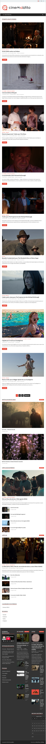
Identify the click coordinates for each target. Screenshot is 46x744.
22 (43, 728)
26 (36, 730)
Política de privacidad (6, 679)
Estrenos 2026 (6, 607)
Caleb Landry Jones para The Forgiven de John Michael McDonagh (20, 297)
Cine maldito (12, 500)
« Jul (32, 736)
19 (36, 728)
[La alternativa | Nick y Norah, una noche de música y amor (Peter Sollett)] (23, 550)
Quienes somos (5, 682)
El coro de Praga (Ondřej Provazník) (18, 527)
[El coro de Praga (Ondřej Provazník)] (6, 527)
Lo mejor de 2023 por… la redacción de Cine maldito (42, 702)
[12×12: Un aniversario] (35, 690)
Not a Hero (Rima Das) (15, 575)
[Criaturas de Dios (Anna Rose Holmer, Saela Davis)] (6, 581)
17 (32, 728)
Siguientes (27, 395)
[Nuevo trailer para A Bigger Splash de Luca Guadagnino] (23, 365)
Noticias (3, 49)
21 (41, 728)
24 (32, 730)
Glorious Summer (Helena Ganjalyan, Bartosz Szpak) (21, 588)
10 (32, 725)
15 (43, 725)
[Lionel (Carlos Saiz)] (6, 507)
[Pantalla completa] (13, 641)
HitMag (42, 742)
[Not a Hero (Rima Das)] (6, 575)
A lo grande (4, 91)
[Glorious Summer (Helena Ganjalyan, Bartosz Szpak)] (6, 588)
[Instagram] (43, 1)
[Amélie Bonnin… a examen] (20, 685)
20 (38, 728)
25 (34, 730)
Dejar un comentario (20, 53)
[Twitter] (41, 1)
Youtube (4, 614)
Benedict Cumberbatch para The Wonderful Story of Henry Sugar (20, 258)
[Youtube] (38, 1)
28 (41, 730)
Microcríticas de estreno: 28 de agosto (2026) (14, 499)
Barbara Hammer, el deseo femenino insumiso (12, 461)
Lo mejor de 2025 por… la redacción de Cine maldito (42, 669)
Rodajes (7, 49)
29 (43, 730)
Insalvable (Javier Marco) (27, 696)
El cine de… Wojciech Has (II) (8, 429)
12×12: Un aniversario (42, 691)
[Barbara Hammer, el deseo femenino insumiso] (23, 446)
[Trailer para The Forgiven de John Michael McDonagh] (23, 201)
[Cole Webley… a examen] (20, 662)
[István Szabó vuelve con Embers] (23, 35)
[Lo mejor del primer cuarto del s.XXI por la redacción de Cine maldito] (38, 634)
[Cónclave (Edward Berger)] (23, 77)
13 (38, 725)
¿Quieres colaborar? (6, 671)
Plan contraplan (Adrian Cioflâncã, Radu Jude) (27, 675)
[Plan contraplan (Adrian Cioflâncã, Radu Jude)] (20, 671)
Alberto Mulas (13, 94)
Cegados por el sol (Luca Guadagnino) (12, 340)
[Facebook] (40, 1)
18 (34, 728)
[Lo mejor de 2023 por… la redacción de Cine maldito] (35, 699)
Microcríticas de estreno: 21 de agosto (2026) (20, 520)
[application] (8, 638)
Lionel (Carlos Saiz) (14, 507)
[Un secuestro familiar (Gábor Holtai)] (6, 595)
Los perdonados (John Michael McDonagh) (14, 175)
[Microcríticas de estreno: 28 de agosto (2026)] (23, 483)
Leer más (4, 59)
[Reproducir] (3, 641)
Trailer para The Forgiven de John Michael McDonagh (17, 216)
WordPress (38, 742)
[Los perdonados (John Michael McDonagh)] (23, 159)
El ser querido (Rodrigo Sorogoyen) (17, 514)
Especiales (4, 677)
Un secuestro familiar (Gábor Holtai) (18, 595)
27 (38, 730)
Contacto (4, 675)
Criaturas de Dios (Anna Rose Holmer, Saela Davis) (21, 581)
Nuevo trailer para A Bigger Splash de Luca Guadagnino (17, 379)
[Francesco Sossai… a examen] (23, 634)
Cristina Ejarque (13, 568)
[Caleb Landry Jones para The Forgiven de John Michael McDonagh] (23, 282)
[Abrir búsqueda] (43, 14)
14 (41, 725)
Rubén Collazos (11, 177)
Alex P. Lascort (11, 342)
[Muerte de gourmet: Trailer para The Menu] (23, 118)
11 (34, 725)
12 (36, 725)
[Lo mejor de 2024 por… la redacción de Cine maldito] (35, 678)
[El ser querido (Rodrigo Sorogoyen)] (6, 514)
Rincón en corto (25, 643)
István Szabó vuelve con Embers (11, 51)
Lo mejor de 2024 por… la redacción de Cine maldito (42, 681)
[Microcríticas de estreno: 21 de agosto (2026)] (6, 521)
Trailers (7, 132)
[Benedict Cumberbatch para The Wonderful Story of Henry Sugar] (23, 242)
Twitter (4, 618)
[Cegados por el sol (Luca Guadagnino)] (23, 324)
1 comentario (17, 342)
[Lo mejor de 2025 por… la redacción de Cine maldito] (35, 665)
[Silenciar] (11, 641)
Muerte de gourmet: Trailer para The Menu (14, 134)
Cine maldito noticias (12, 53)
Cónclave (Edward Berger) (9, 92)
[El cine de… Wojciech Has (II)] (23, 414)
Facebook (5, 616)
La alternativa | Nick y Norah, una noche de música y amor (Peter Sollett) (22, 566)
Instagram (5, 620)
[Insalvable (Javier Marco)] (20, 694)
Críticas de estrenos (11, 91)
